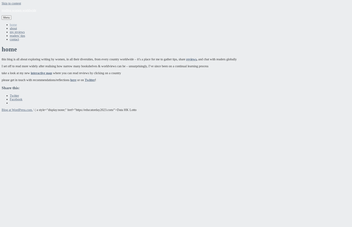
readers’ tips (17, 35)
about (13, 28)
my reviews (17, 32)
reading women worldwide (19, 10)
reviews (191, 59)
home (13, 24)
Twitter (90, 80)
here (73, 80)
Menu (6, 17)
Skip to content (11, 3)
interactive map (41, 73)
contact (14, 39)
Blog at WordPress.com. (17, 110)
